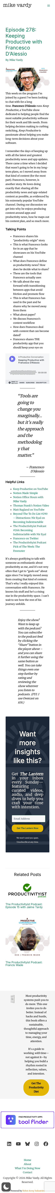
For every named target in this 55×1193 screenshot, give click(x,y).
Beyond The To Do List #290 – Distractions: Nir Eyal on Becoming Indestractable (30, 517)
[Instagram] (36, 1144)
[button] (6, 1186)
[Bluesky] (27, 1144)
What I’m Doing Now (27, 1168)
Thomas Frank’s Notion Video (31, 505)
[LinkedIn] (9, 1144)
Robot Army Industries (33, 1191)
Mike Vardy (17, 5)
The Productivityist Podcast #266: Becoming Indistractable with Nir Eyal (29, 530)
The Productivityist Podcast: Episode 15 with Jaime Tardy (24, 905)
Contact (27, 1172)
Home (27, 1160)
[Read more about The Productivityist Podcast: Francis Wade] (27, 936)
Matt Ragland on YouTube (28, 509)
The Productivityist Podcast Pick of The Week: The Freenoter (29, 546)
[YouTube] (18, 1144)
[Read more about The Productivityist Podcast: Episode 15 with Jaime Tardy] (27, 890)
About (27, 1164)
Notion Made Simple (25, 493)
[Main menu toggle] (48, 5)
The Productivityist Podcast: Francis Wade (24, 964)
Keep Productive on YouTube (30, 488)
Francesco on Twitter (25, 538)
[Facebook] (46, 1144)
